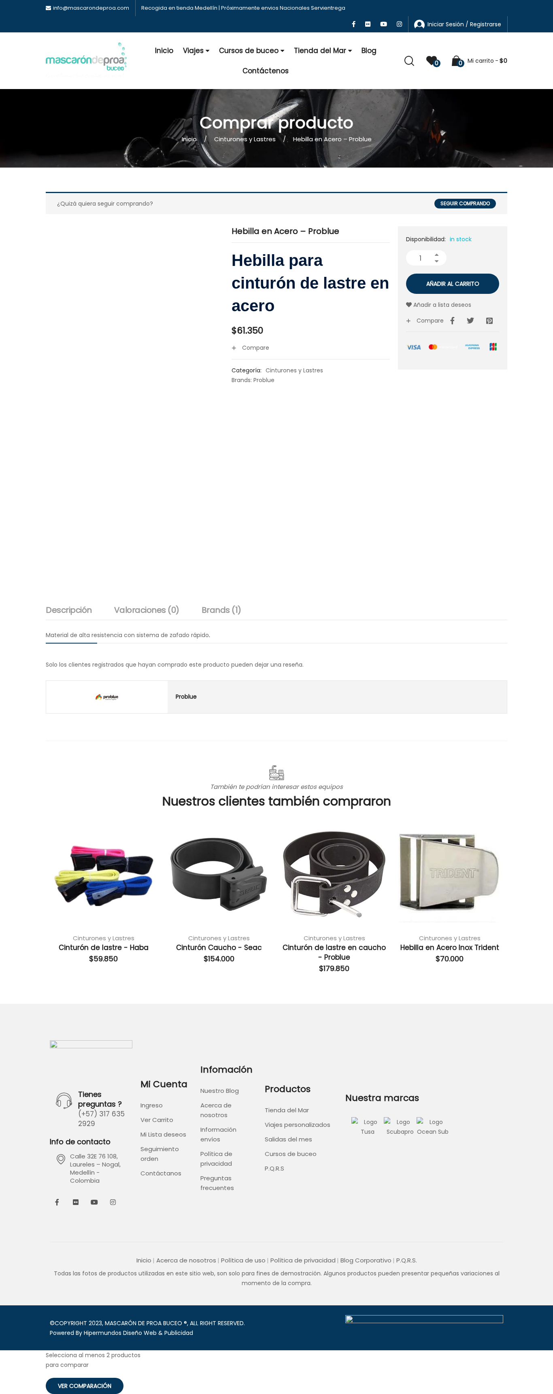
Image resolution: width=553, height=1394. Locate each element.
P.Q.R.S (274, 1168)
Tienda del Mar (320, 50)
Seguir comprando (465, 203)
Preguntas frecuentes (217, 1183)
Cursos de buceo (249, 50)
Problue (263, 380)
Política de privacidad (216, 1159)
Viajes (193, 50)
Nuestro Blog (219, 1090)
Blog (369, 50)
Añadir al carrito (452, 284)
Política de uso (243, 1260)
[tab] (69, 612)
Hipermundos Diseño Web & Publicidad (138, 1333)
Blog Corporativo (365, 1260)
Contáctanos (160, 1173)
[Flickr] (75, 1202)
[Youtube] (94, 1202)
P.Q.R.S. (406, 1260)
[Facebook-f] (57, 1202)
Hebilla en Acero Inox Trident (449, 947)
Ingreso (151, 1105)
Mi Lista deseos (163, 1134)
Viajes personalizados (297, 1124)
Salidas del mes (288, 1139)
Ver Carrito (156, 1120)
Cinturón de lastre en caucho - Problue (334, 952)
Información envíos (218, 1134)
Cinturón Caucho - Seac (219, 947)
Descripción (69, 610)
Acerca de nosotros (216, 1110)
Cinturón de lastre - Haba (104, 947)
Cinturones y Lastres (245, 139)
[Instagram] (113, 1202)
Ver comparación (84, 1386)
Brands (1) (221, 610)
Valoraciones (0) (146, 610)
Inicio (164, 50)
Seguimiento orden (159, 1154)
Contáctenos (265, 71)
